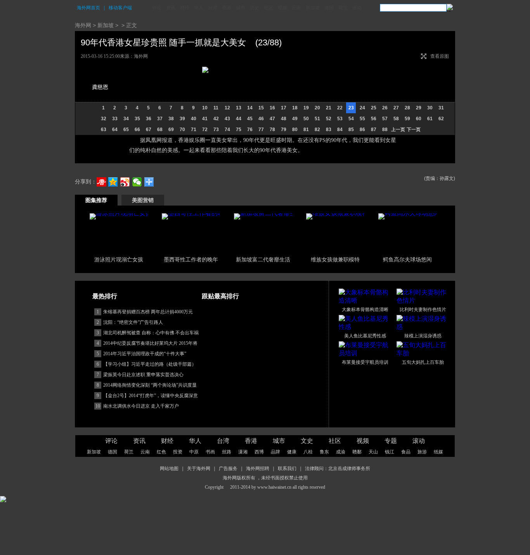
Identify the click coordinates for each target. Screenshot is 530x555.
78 (272, 129)
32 (103, 118)
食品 (405, 452)
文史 (307, 440)
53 (340, 118)
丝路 (226, 452)
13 (238, 108)
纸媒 (438, 452)
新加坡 (313, 7)
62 (441, 118)
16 (272, 108)
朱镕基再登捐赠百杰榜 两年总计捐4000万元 (148, 312)
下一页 (414, 129)
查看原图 (439, 56)
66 (137, 129)
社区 (268, 7)
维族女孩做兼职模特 (335, 259)
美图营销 (143, 200)
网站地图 (169, 468)
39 (182, 118)
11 (215, 108)
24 (362, 108)
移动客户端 (120, 7)
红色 (161, 452)
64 (115, 129)
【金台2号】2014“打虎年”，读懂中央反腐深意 (150, 395)
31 (441, 108)
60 (418, 118)
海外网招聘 (257, 468)
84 (340, 129)
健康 (291, 452)
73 (216, 129)
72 (205, 129)
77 (261, 129)
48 (283, 118)
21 (328, 108)
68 (160, 129)
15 (261, 108)
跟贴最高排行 (220, 296)
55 (362, 118)
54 (351, 118)
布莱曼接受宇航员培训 (365, 362)
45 (250, 118)
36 (148, 118)
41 (205, 118)
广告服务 (228, 468)
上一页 (398, 129)
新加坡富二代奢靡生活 (263, 259)
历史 (254, 7)
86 (362, 129)
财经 (184, 7)
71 (193, 129)
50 (306, 118)
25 (373, 108)
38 (171, 118)
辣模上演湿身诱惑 (423, 336)
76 (250, 129)
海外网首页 (88, 7)
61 (430, 118)
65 (126, 129)
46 (261, 118)
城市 (240, 7)
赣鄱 (357, 452)
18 (295, 108)
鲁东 (324, 452)
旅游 (422, 452)
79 (283, 129)
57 (385, 118)
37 (160, 118)
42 (216, 118)
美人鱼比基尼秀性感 (365, 336)
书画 (210, 452)
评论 (156, 7)
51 (317, 118)
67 (148, 129)
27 (396, 108)
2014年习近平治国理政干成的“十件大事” (144, 353)
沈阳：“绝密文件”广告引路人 (133, 322)
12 (227, 108)
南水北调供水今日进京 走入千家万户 (141, 406)
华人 (198, 7)
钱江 (389, 452)
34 (126, 118)
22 (340, 108)
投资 (177, 452)
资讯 (170, 7)
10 (205, 108)
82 (317, 129)
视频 (282, 7)
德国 (329, 7)
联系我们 (287, 468)
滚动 (357, 7)
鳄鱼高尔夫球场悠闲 (407, 259)
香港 (226, 7)
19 (306, 108)
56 (373, 118)
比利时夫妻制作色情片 (423, 309)
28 (407, 108)
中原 (194, 452)
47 (272, 118)
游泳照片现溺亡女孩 (118, 259)
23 (351, 108)
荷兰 (343, 7)
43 (227, 118)
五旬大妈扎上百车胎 (423, 362)
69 (171, 129)
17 (283, 108)
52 (328, 118)
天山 (373, 452)
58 (396, 118)
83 (328, 129)
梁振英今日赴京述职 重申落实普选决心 (143, 374)
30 (430, 108)
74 (227, 129)
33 (115, 118)
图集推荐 (96, 200)
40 (193, 118)
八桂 (308, 452)
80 (295, 129)
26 (385, 108)
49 (295, 118)
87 (373, 129)
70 (182, 129)
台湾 (212, 7)
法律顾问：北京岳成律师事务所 (337, 468)
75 (238, 129)
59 (407, 118)
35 (137, 118)
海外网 (83, 25)
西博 (259, 452)
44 (238, 118)
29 (418, 108)
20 (317, 108)
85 (351, 129)
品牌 (275, 452)
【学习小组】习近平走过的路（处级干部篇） (149, 364)
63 (103, 129)
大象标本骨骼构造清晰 (365, 309)
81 (306, 129)
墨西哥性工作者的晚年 (191, 259)
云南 (296, 7)
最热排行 (104, 296)
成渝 (340, 452)
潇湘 (243, 452)
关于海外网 (198, 468)
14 (250, 108)
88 (385, 129)
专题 (391, 440)
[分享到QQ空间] (113, 182)
